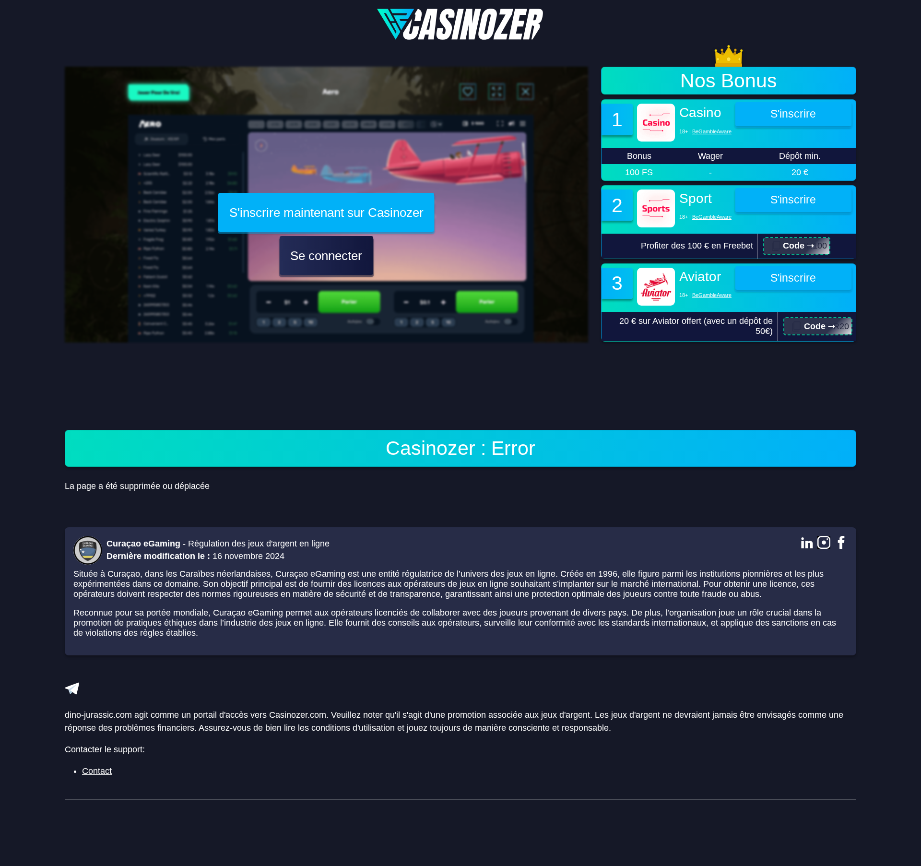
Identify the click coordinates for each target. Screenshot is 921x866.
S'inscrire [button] (793, 114)
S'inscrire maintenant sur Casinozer (326, 212)
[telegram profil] (72, 688)
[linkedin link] (806, 543)
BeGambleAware (712, 131)
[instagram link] (823, 543)
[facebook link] (841, 543)
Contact (97, 771)
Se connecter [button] (326, 255)
